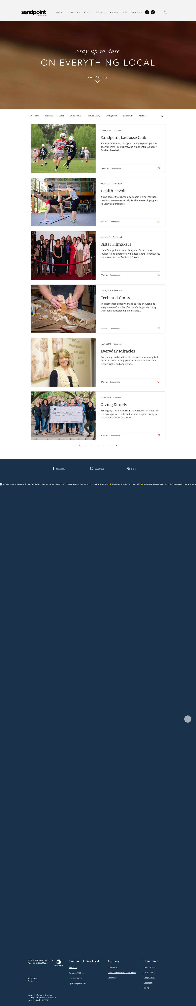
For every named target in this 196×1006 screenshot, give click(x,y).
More (141, 115)
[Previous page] (80, 445)
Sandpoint (128, 115)
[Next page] (116, 445)
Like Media (42, 963)
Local (61, 115)
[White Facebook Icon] (53, 468)
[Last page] (122, 445)
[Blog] (128, 469)
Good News (75, 115)
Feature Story (93, 115)
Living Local (111, 115)
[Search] (165, 12)
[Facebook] (147, 12)
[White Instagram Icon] (91, 468)
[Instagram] (153, 12)
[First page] (73, 445)
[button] (59, 12)
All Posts (35, 115)
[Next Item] (187, 719)
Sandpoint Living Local (44, 960)
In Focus (49, 115)
